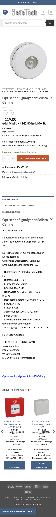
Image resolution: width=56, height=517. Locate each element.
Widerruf (35, 499)
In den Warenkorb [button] (14, 465)
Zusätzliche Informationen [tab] (18, 205)
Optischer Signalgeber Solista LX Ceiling (23, 376)
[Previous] (2, 438)
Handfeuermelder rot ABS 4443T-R (14, 425)
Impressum (22, 499)
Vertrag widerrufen (18, 511)
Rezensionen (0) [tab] (11, 212)
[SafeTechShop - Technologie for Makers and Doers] (24, 12)
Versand (10, 131)
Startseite (8, 89)
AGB (7, 497)
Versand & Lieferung (22, 497)
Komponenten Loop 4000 (31, 89)
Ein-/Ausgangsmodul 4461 (42, 425)
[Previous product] (11, 112)
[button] (5, 12)
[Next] (53, 438)
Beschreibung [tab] (10, 199)
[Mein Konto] (43, 12)
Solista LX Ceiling (20, 177)
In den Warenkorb (33, 158)
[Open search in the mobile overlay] (28, 23)
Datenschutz (43, 497)
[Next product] (5, 112)
